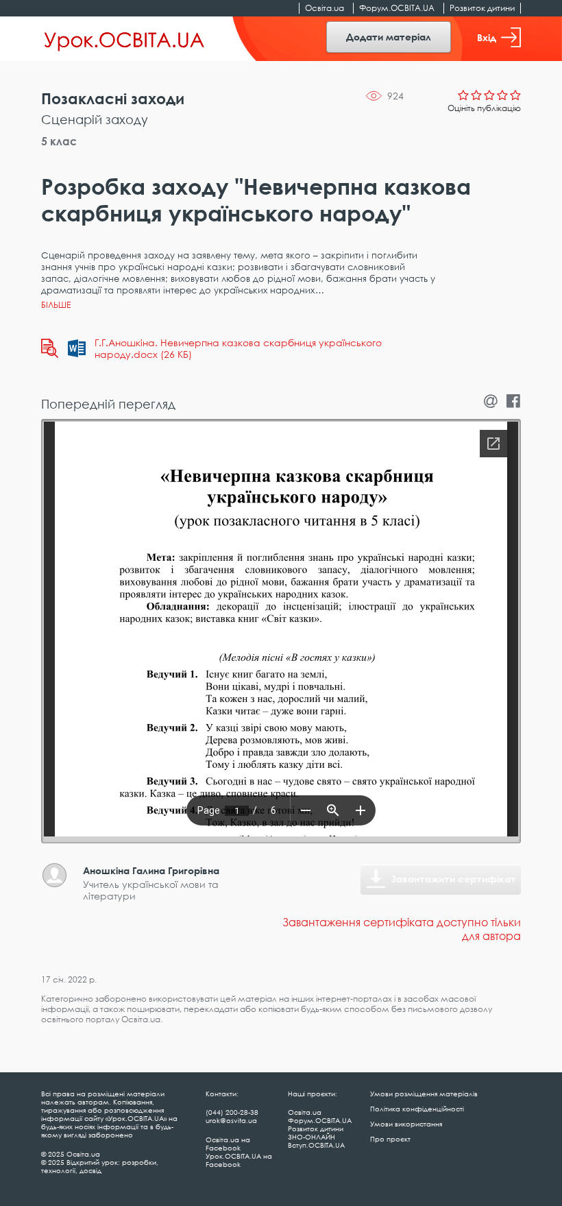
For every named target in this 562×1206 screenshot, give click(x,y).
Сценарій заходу (94, 119)
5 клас (59, 141)
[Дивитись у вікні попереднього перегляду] (49, 348)
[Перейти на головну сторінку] (124, 39)
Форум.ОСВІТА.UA (397, 8)
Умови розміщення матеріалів (424, 1093)
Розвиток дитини (482, 8)
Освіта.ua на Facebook (228, 1143)
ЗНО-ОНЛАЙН (311, 1137)
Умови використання (406, 1124)
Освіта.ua (324, 8)
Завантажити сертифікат (453, 878)
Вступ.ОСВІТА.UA (316, 1145)
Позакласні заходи (112, 98)
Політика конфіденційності (417, 1109)
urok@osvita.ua (231, 1120)
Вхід (486, 37)
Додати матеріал (388, 37)
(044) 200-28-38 (232, 1112)
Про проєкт (390, 1139)
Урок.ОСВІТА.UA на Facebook (239, 1160)
